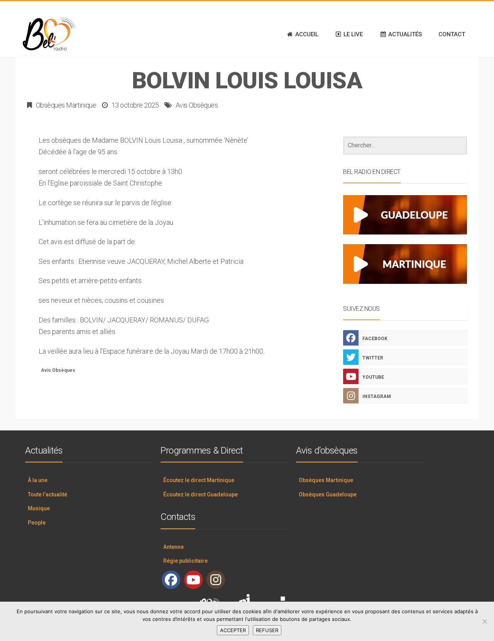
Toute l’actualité (47, 494)
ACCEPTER (233, 630)
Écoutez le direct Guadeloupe (200, 494)
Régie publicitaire (185, 561)
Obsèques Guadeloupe (328, 494)
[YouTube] (193, 579)
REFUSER (267, 630)
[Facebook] (171, 579)
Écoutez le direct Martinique (198, 480)
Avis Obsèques (197, 105)
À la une (37, 480)
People (37, 523)
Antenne (173, 547)
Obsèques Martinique (66, 105)
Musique (39, 508)
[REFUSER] (484, 621)
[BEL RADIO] (54, 34)
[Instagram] (215, 579)
